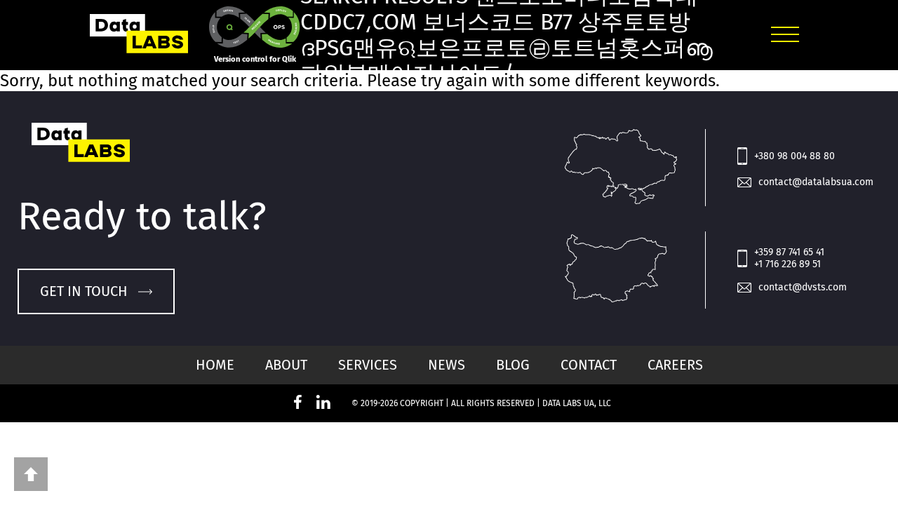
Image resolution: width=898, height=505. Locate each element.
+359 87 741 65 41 (789, 252)
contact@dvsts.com (802, 287)
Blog (513, 364)
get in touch (84, 291)
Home (215, 364)
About (286, 364)
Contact (589, 364)
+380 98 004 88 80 (794, 156)
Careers (675, 364)
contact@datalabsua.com (815, 182)
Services (367, 364)
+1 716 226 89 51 (787, 264)
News (446, 364)
